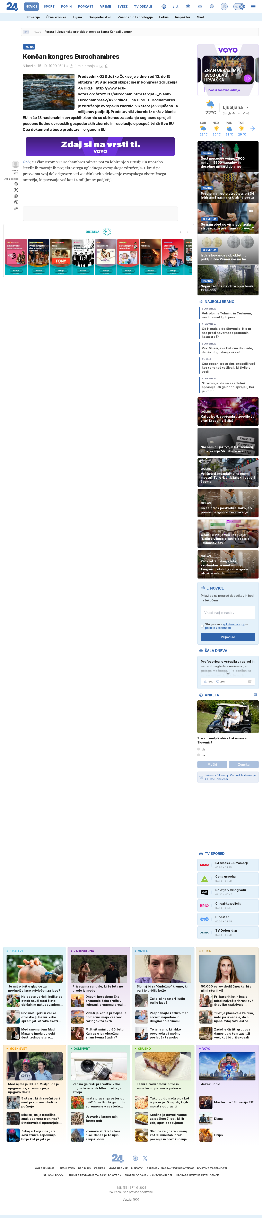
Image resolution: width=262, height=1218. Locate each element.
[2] (16, 257)
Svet (200, 17)
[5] (83, 257)
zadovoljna (84, 951)
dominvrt (82, 1048)
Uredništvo (66, 1168)
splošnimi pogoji (234, 624)
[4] (61, 257)
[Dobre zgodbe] (164, 6)
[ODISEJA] (98, 231)
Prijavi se (228, 637)
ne (203, 755)
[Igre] (176, 6)
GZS (26, 161)
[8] (150, 257)
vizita (143, 951)
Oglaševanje (44, 1168)
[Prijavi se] (224, 6)
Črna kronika (56, 17)
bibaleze (16, 951)
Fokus (164, 17)
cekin (206, 951)
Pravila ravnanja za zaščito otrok (95, 1175)
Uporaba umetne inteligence (197, 1175)
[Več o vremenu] (252, 128)
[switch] (239, 6)
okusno (144, 1048)
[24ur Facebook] (135, 1158)
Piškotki (137, 1168)
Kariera (99, 1168)
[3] (38, 257)
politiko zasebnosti (218, 627)
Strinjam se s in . (226, 626)
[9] (173, 257)
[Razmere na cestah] (200, 6)
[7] (128, 257)
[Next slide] (187, 232)
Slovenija (33, 17)
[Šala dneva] (249, 682)
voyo (206, 1048)
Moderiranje (118, 1168)
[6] (105, 257)
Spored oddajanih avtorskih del (149, 1175)
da (203, 749)
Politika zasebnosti (212, 1168)
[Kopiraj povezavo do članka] (16, 208)
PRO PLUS (84, 1168)
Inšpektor (183, 17)
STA (15, 173)
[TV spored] (188, 6)
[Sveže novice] (26, 32)
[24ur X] (145, 1158)
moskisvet (18, 1048)
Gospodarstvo (99, 17)
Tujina (77, 17)
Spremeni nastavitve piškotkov (170, 1168)
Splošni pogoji (54, 1175)
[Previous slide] (180, 232)
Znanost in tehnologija (135, 17)
